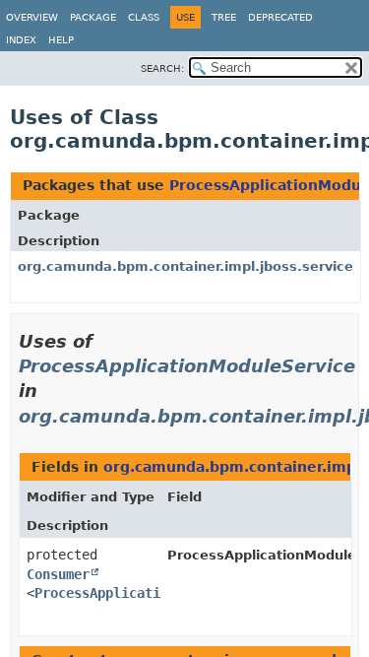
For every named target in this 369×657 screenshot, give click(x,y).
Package (93, 17)
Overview (32, 17)
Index (21, 39)
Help (61, 39)
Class (143, 17)
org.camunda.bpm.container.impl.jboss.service (185, 266)
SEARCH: (162, 68)
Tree (224, 17)
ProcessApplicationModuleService (187, 366)
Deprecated (280, 17)
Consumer (58, 574)
